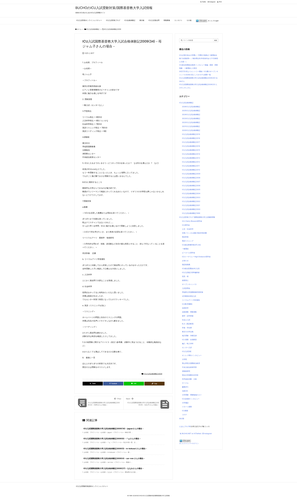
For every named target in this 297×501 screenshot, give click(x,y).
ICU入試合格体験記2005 (191, 189)
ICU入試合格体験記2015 (191, 150)
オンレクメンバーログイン (189, 443)
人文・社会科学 (187, 229)
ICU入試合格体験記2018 (191, 138)
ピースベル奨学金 (188, 253)
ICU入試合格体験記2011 (191, 166)
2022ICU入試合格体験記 (191, 122)
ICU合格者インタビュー (190, 399)
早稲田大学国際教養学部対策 (192, 292)
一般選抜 (185, 249)
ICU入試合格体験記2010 (191, 170)
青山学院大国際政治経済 (191, 363)
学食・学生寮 (187, 328)
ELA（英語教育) (188, 324)
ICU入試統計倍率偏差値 (190, 272)
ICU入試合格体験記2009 (112, 29)
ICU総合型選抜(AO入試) (191, 268)
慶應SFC (185, 387)
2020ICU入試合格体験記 (191, 130)
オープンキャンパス (189, 284)
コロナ (184, 415)
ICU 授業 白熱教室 (189, 340)
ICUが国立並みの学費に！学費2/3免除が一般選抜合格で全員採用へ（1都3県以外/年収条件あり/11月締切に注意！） (198, 58)
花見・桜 (185, 276)
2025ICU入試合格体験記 (191, 110)
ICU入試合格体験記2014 (191, 154)
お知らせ (185, 261)
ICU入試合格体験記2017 (191, 142)
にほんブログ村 (185, 426)
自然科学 (185, 308)
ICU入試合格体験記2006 (191, 186)
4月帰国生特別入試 (189, 296)
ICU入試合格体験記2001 (191, 205)
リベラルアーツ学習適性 (191, 300)
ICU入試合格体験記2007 (191, 182)
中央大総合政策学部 (189, 367)
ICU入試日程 (186, 351)
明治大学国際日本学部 (190, 375)
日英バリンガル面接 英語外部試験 (194, 233)
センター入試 (187, 347)
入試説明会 (186, 288)
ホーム (79, 29)
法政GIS (185, 391)
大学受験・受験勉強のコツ (192, 395)
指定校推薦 (186, 264)
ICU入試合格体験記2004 (191, 193)
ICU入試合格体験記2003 (191, 197)
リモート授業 (187, 407)
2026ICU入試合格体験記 (191, 107)
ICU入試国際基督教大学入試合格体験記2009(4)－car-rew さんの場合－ (114, 458)
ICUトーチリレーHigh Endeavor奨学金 (196, 257)
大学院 (184, 359)
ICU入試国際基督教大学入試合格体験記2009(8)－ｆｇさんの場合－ (112, 438)
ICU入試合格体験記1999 (191, 213)
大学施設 (185, 403)
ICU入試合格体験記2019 (191, 134)
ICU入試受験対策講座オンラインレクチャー (92, 486)
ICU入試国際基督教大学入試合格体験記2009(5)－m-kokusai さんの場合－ (115, 448)
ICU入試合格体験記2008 (191, 178)
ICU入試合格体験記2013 (191, 158)
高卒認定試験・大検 (189, 379)
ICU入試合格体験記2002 (191, 201)
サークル (185, 383)
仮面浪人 (185, 280)
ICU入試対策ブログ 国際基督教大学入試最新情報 (197, 217)
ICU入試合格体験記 (92, 29)
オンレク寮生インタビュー (192, 355)
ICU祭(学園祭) (187, 304)
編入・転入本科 (187, 343)
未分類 (181, 418)
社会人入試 (186, 320)
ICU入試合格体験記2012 (191, 162)
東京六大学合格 (187, 332)
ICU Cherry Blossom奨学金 (192, 221)
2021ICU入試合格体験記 (191, 126)
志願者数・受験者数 (189, 312)
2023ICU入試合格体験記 (191, 118)
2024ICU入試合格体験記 (191, 114)
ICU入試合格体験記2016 (191, 146)
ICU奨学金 (186, 225)
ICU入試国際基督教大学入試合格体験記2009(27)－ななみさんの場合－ (114, 468)
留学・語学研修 (187, 316)
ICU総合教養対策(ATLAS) (191, 245)
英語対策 (185, 237)
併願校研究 (186, 371)
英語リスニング (187, 241)
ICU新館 (185, 411)
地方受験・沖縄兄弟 (189, 336)
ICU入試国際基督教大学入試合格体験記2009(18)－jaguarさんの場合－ (114, 428)
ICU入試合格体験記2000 (191, 209)
